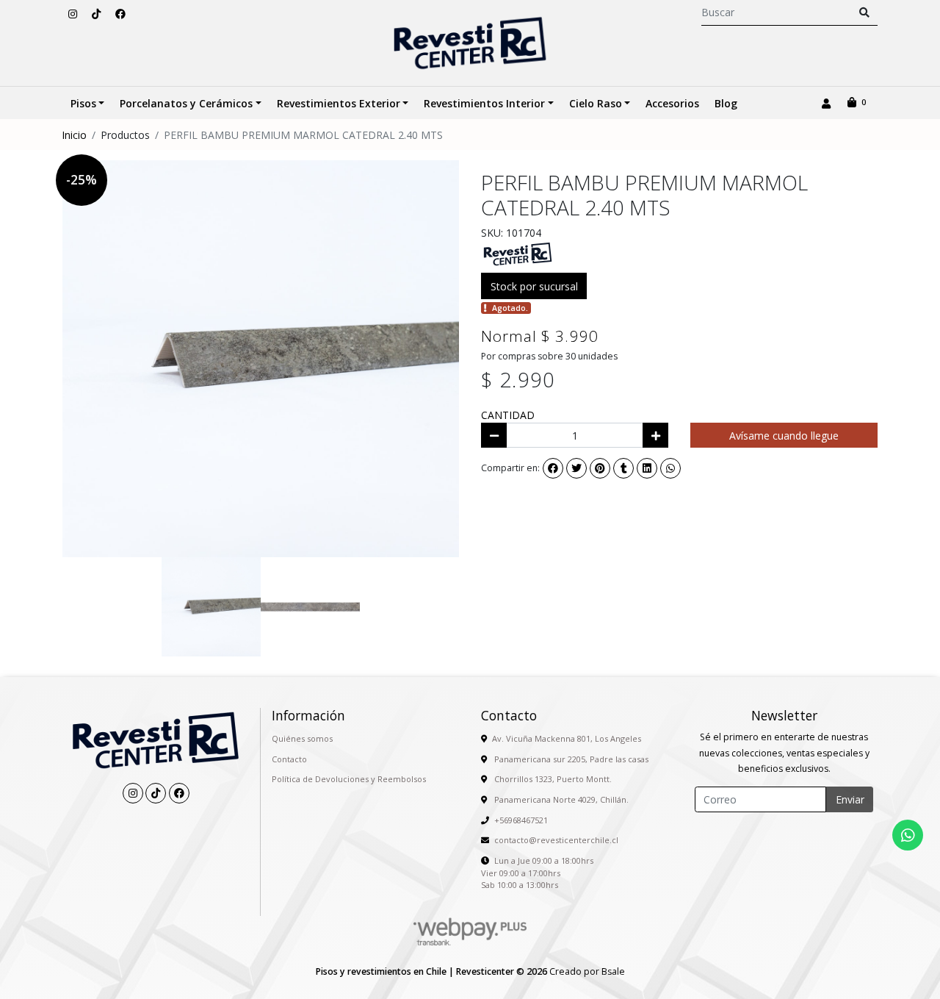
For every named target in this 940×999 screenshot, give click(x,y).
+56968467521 (521, 820)
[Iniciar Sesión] (826, 103)
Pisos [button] (83, 103)
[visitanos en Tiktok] (96, 13)
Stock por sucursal (534, 286)
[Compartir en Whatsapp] (670, 468)
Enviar (850, 799)
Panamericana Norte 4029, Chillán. (560, 799)
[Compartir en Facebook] (553, 468)
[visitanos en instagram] (72, 13)
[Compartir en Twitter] (576, 468)
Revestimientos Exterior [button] (338, 103)
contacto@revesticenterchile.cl (556, 839)
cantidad (508, 415)
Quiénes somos (302, 738)
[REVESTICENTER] (517, 253)
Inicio (74, 135)
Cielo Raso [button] (595, 103)
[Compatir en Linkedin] (647, 468)
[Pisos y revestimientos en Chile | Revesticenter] (470, 43)
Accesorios (672, 103)
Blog (726, 103)
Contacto (289, 759)
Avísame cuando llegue (784, 436)
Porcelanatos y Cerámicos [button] (186, 103)
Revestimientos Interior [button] (484, 103)
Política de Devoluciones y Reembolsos (349, 778)
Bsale (613, 971)
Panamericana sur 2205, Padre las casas (570, 759)
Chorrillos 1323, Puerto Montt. (552, 778)
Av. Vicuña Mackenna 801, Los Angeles (566, 738)
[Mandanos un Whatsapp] (907, 835)
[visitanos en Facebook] (120, 13)
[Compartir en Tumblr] (623, 468)
